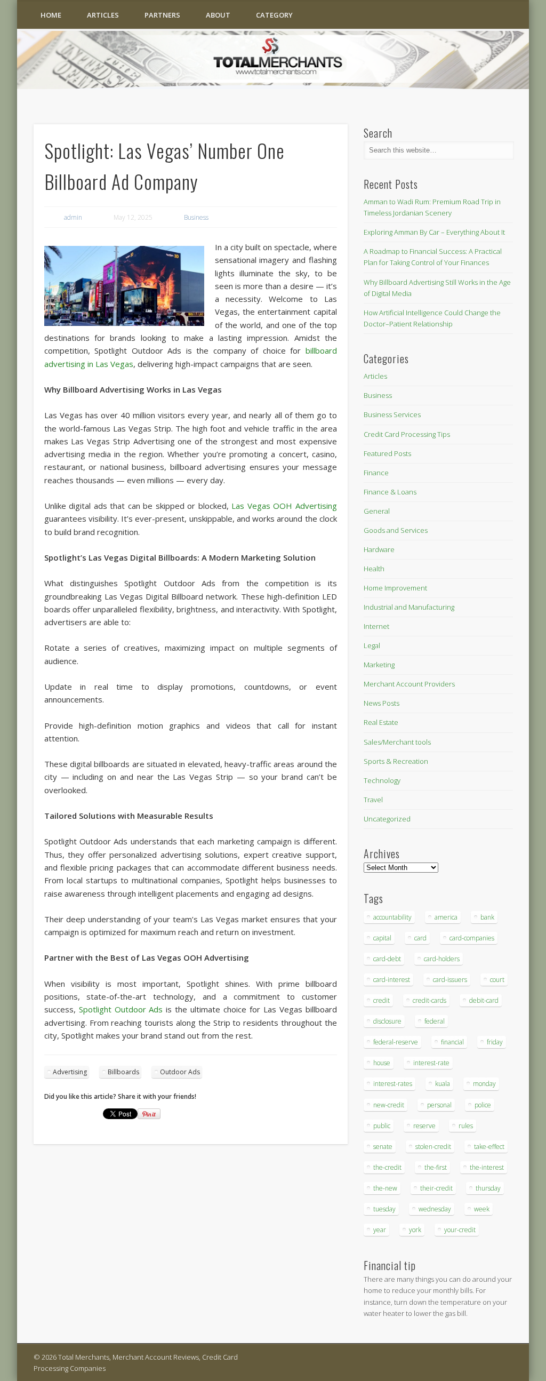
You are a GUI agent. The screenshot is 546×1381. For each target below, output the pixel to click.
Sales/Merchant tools (397, 742)
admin (73, 217)
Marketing (379, 664)
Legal (372, 645)
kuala (442, 1083)
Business (196, 217)
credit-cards (429, 1000)
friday (495, 1042)
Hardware (379, 549)
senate (382, 1146)
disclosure (387, 1021)
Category (274, 15)
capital (382, 938)
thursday (488, 1188)
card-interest (391, 979)
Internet (376, 626)
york (415, 1229)
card (420, 938)
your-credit (460, 1229)
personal (439, 1104)
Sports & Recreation (396, 761)
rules (466, 1125)
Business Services (392, 414)
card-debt (387, 958)
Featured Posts (387, 453)
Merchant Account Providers (409, 684)
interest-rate (431, 1062)
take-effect (489, 1146)
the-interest (487, 1167)
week (481, 1209)
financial (452, 1042)
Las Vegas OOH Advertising (284, 505)
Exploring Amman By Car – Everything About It (434, 232)
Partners (162, 15)
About (218, 15)
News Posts (381, 703)
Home (51, 15)
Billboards (123, 1071)
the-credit (387, 1167)
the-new (385, 1188)
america (446, 917)
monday (484, 1083)
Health (374, 568)
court (497, 979)
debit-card (484, 1000)
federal (434, 1021)
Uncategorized (387, 819)
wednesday (435, 1209)
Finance (376, 472)
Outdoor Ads (180, 1071)
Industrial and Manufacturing (409, 607)
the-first (435, 1167)
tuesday (384, 1209)
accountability (392, 917)
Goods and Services (396, 530)
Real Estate (381, 722)
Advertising (70, 1071)
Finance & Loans (390, 492)
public (381, 1125)
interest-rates (392, 1083)
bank (487, 917)
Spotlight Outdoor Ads (121, 1009)
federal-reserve (395, 1042)
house (381, 1062)
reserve (424, 1125)
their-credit (436, 1188)
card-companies (471, 938)
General (377, 511)
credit (381, 1000)
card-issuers (450, 979)
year (379, 1229)
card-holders (442, 958)
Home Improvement (395, 588)
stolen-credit (433, 1146)
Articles (103, 15)
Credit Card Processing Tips (407, 434)
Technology (382, 780)
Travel (373, 799)
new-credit (388, 1104)
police (483, 1104)
